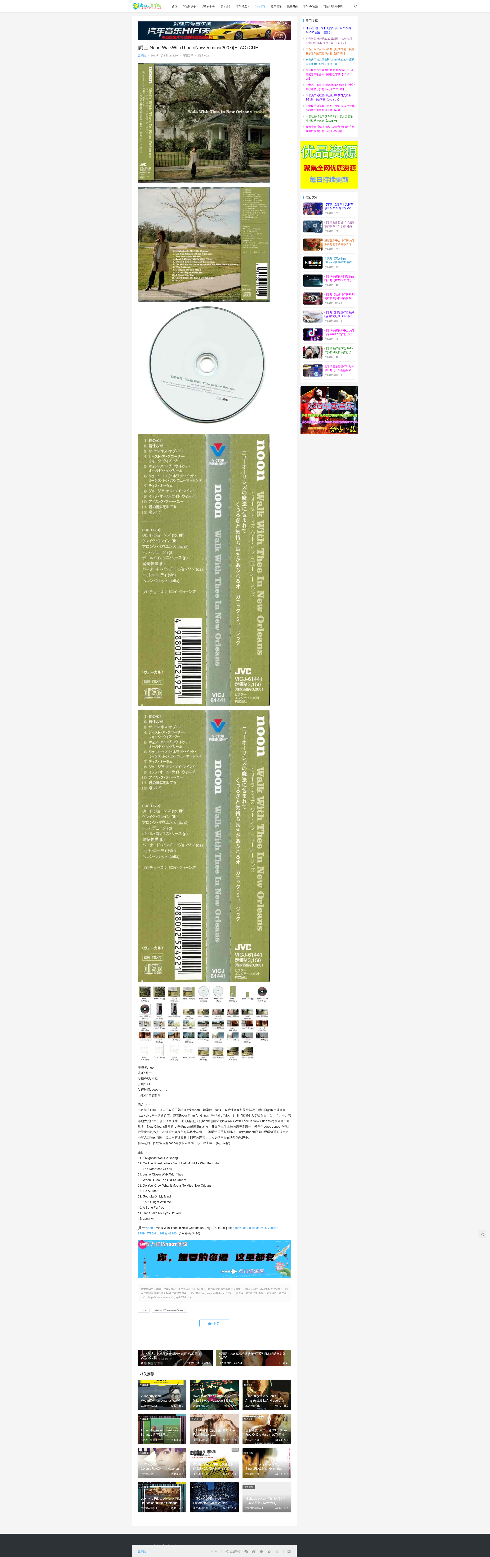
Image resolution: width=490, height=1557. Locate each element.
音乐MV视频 (310, 6)
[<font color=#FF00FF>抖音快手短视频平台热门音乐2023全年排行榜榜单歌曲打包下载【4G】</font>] (313, 330)
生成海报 (234, 1551)
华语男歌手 (189, 6)
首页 (174, 6)
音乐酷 (142, 55)
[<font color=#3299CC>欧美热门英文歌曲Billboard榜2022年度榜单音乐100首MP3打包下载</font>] (313, 259)
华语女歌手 (208, 6)
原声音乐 (276, 6)
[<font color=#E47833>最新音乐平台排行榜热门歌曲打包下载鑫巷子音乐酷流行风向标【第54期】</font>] (313, 241)
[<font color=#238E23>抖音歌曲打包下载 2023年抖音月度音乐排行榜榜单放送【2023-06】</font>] (313, 348)
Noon (149, 1227)
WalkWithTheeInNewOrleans (170, 1310)
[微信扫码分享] (246, 1551)
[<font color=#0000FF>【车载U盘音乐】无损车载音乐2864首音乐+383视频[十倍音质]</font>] (313, 205)
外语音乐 (260, 6)
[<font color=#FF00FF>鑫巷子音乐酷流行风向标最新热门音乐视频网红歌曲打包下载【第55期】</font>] (313, 366)
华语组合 (225, 6)
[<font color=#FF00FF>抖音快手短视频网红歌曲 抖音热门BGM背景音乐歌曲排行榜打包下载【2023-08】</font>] (313, 277)
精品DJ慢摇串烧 (333, 6)
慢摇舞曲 (292, 6)
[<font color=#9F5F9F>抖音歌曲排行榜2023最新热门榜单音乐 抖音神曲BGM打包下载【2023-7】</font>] (313, 223)
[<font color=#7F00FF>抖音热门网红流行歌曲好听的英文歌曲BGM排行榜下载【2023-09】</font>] (313, 313)
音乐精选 (241, 6)
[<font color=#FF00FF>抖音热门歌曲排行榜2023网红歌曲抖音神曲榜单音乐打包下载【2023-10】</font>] (313, 295)
